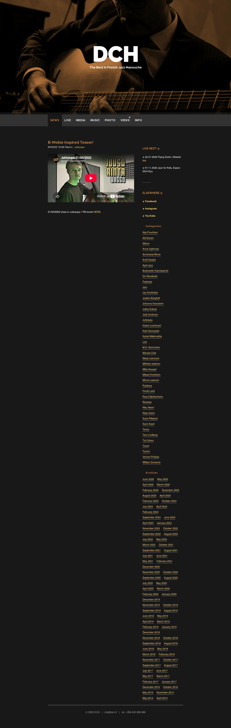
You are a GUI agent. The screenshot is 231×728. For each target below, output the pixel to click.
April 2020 (148, 588)
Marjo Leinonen (151, 358)
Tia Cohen (148, 440)
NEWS (54, 120)
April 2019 (148, 621)
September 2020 (152, 577)
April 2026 (148, 484)
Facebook (150, 201)
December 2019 (151, 599)
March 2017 (163, 676)
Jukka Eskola (150, 309)
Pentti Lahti (149, 391)
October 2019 (170, 604)
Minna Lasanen (151, 380)
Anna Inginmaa (151, 248)
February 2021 (164, 561)
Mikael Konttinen (151, 374)
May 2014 (148, 698)
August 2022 (171, 533)
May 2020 (161, 583)
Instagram (150, 208)
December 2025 (170, 490)
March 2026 (163, 484)
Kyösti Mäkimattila (152, 336)
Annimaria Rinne (151, 254)
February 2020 (150, 594)
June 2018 (148, 648)
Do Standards (150, 276)
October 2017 (170, 659)
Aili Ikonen (148, 238)
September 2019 (152, 610)
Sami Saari (149, 423)
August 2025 (149, 495)
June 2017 (162, 670)
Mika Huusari (150, 369)
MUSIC (95, 120)
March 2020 (163, 588)
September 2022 (152, 533)
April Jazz (148, 265)
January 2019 (169, 626)
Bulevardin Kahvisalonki (155, 270)
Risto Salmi (149, 413)
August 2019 (171, 610)
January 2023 (164, 522)
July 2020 (148, 583)
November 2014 (165, 692)
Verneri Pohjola (151, 456)
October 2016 (170, 687)
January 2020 (169, 594)
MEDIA (80, 120)
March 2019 (163, 621)
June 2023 (169, 517)
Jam (145, 287)
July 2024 (148, 506)
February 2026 (150, 490)
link (144, 160)
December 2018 (151, 632)
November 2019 (151, 604)
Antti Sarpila (149, 259)
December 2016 (151, 687)
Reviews (147, 402)
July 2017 (148, 670)
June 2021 (162, 555)
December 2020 (151, 566)
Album (146, 243)
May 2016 (148, 692)
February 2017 (150, 681)
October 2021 (166, 544)
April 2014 (162, 698)
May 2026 (162, 479)
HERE (97, 211)
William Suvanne (151, 462)
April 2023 (148, 522)
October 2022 (170, 528)
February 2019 (150, 626)
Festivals (147, 281)
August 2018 (171, 643)
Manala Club (149, 352)
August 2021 (171, 550)
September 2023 (152, 517)
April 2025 (165, 495)
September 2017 (152, 665)
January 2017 (169, 681)
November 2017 (151, 659)
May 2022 (161, 539)
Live (145, 341)
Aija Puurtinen (150, 232)
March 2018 (149, 654)
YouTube (149, 215)
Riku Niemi (148, 407)
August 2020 (171, 577)
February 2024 (150, 512)
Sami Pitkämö (150, 418)
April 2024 (161, 506)
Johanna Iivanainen (153, 303)
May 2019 (162, 615)
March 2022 (149, 544)
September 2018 (152, 643)
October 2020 (170, 572)
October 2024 (169, 501)
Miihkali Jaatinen (151, 363)
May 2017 (148, 676)
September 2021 (152, 550)
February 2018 (167, 654)
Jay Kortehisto (150, 292)
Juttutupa (80, 147)
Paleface (147, 385)
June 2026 (148, 479)
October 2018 (170, 637)
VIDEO (125, 120)
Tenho (146, 429)
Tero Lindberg (150, 434)
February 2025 (150, 501)
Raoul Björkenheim (153, 396)
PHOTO (110, 120)
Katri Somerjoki (151, 330)
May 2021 (148, 561)
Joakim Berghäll (151, 298)
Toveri (146, 445)
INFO (138, 120)
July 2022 (148, 539)
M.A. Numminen (151, 347)
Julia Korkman (150, 314)
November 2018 (151, 637)
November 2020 (151, 572)
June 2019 (148, 615)
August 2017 (171, 665)
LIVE (67, 120)
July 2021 (148, 555)
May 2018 (162, 648)
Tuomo (146, 451)
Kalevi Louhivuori (152, 325)
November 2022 (151, 528)
